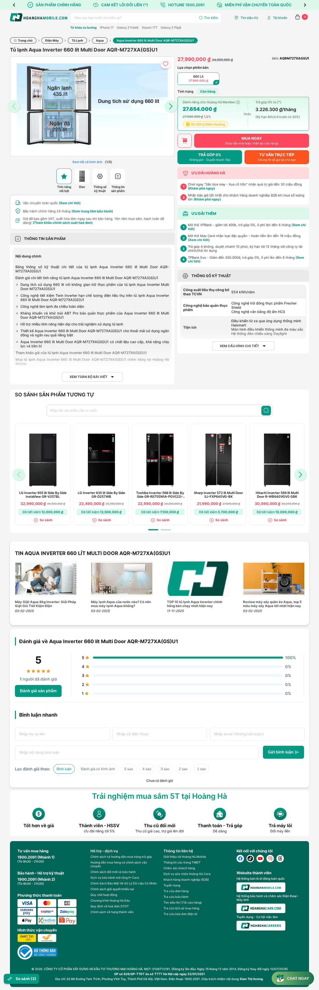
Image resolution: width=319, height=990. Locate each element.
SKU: (275, 58)
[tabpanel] (43, 474)
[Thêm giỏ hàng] (184, 141)
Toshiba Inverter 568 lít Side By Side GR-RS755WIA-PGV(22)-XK (160, 494)
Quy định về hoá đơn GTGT (109, 906)
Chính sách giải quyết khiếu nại (112, 889)
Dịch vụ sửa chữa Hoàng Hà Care (187, 874)
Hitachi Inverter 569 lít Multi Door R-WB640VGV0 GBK (277, 494)
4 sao (147, 769)
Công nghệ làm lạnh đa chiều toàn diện (52, 306)
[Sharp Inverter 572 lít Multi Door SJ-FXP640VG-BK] (218, 460)
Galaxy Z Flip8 (171, 27)
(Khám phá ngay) (201, 188)
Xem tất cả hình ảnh (87, 162)
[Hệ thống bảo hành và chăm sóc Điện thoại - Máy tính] (261, 908)
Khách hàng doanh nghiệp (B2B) (186, 879)
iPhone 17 (107, 27)
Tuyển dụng (171, 885)
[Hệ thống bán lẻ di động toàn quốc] (261, 887)
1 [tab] (153, 529)
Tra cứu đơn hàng (175, 891)
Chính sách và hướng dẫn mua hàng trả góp (121, 857)
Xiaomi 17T (150, 27)
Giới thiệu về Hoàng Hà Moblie (184, 857)
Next (305, 5)
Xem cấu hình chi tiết (239, 346)
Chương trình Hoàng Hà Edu (110, 900)
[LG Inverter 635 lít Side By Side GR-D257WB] (101, 460)
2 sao (183, 769)
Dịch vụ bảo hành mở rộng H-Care (114, 877)
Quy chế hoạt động (103, 895)
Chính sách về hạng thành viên (112, 912)
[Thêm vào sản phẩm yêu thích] (165, 63)
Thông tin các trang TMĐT (182, 862)
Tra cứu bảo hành (175, 897)
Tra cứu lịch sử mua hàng (181, 908)
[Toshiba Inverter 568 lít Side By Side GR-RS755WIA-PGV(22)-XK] (160, 460)
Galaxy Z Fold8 (128, 27)
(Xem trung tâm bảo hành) (92, 211)
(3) (33, 978)
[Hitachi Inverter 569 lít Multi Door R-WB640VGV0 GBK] (277, 460)
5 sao (128, 769)
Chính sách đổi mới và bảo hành (113, 872)
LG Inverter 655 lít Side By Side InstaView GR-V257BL (43, 494)
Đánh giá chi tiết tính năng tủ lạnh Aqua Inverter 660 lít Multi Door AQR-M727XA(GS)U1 (86, 278)
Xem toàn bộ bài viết (88, 377)
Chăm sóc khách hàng (179, 868)
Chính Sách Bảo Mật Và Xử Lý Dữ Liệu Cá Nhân (123, 883)
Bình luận (64, 769)
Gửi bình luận (281, 752)
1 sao (201, 769)
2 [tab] (166, 529)
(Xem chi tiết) (69, 203)
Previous (14, 5)
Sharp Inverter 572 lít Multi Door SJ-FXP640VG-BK (218, 494)
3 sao (165, 769)
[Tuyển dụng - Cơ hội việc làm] (261, 925)
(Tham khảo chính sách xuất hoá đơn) (62, 223)
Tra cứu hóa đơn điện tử (180, 914)
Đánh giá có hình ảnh (98, 769)
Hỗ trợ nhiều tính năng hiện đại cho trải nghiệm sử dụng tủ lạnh (71, 324)
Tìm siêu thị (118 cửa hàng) (182, 902)
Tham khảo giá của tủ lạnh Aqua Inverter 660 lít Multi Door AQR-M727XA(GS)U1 (81, 353)
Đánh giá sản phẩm (38, 691)
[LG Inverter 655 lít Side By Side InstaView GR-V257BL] (42, 460)
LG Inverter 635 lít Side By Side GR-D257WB (101, 494)
